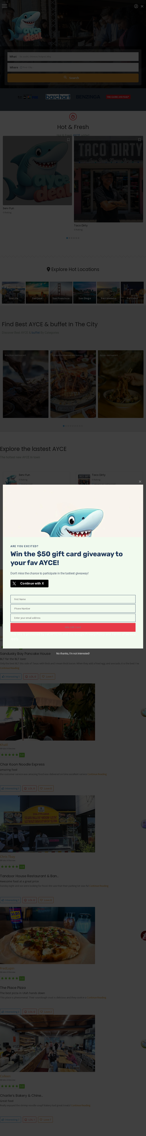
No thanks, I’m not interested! (73, 653)
